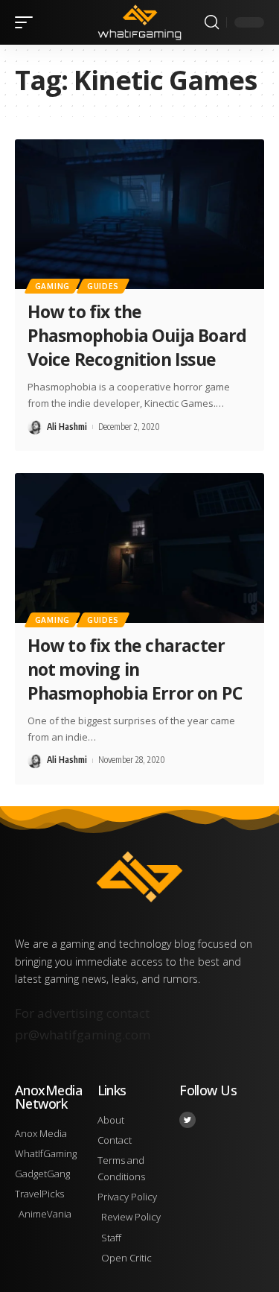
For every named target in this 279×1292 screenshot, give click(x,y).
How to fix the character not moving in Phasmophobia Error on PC (135, 669)
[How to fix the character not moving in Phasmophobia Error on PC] (139, 548)
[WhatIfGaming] (140, 22)
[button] (27, 22)
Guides (103, 286)
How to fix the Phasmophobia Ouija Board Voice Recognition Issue (137, 335)
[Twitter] (187, 1120)
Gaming (52, 286)
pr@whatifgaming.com (82, 1034)
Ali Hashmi (67, 426)
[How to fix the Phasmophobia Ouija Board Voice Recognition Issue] (139, 214)
